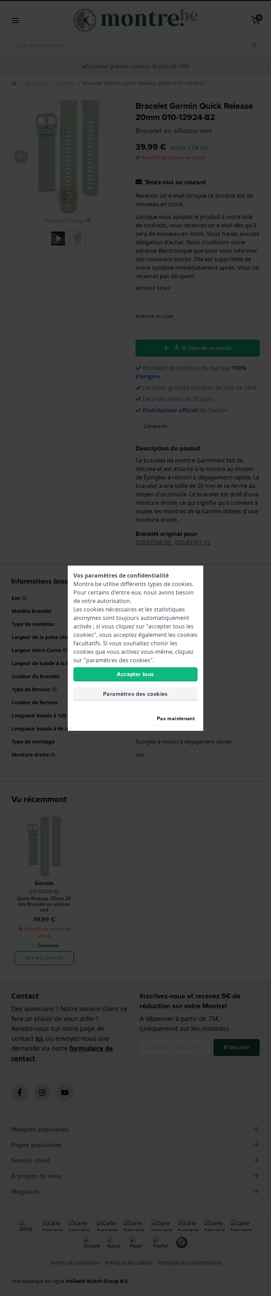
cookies (182, 584)
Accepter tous (135, 674)
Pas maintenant (176, 718)
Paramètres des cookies (135, 694)
